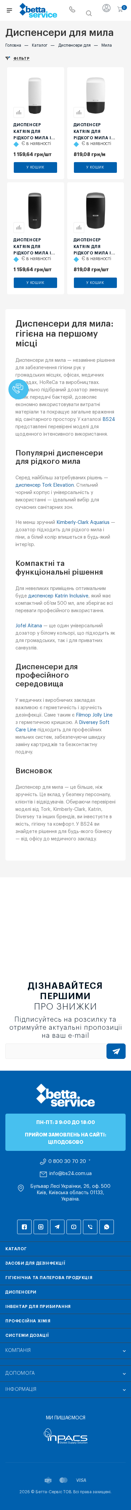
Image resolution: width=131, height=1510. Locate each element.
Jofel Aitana (28, 626)
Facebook (24, 1227)
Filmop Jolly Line (94, 715)
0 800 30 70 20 (67, 1161)
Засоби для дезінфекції (35, 1263)
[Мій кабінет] (106, 10)
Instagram (41, 1227)
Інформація (21, 1389)
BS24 (108, 419)
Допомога (20, 1373)
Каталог (16, 1249)
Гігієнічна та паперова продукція (48, 1278)
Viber (90, 1227)
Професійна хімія (28, 1321)
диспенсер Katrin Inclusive (58, 596)
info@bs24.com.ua (70, 1173)
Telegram (57, 1227)
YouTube (74, 1227)
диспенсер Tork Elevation (44, 485)
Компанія (18, 1350)
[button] (18, 389)
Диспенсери (21, 1292)
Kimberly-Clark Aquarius (83, 522)
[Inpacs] (65, 1436)
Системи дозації (27, 1335)
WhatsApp (106, 1227)
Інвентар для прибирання (38, 1307)
